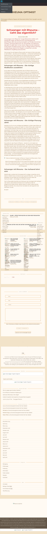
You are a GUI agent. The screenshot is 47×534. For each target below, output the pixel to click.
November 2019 (6, 421)
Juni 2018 (5, 437)
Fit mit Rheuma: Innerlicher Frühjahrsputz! (12, 392)
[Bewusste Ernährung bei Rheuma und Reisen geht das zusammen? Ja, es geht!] (7, 267)
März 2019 (5, 426)
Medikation (17, 201)
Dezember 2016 (6, 448)
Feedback (3, 11)
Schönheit (5, 477)
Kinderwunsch (11, 201)
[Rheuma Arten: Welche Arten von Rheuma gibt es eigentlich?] (26, 261)
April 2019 (5, 423)
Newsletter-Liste (8, 187)
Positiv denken (27, 26)
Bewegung (5, 464)
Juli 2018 (5, 435)
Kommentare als (7, 488)
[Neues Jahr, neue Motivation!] (7, 259)
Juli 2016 (5, 450)
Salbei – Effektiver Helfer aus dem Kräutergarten (25, 215)
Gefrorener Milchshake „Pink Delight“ (11, 394)
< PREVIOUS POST (5, 213)
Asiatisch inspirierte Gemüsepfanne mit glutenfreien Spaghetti (17, 397)
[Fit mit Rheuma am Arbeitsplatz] (7, 253)
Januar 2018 (5, 441)
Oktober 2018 (6, 430)
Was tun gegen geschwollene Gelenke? (12, 390)
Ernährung (5, 468)
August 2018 (5, 432)
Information (5, 470)
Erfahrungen (18, 26)
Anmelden (5, 484)
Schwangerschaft (33, 201)
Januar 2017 (5, 446)
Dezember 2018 (6, 428)
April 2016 (5, 457)
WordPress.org (4, 4)
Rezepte (5, 475)
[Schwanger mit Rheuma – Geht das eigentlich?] (20, 194)
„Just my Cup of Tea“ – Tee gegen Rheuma (12, 399)
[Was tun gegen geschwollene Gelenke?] (7, 242)
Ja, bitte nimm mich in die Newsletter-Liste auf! (23, 332)
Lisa (20, 36)
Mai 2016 (5, 455)
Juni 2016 (5, 452)
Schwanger (27, 201)
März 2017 (5, 444)
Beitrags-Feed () (7, 486)
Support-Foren (4, 9)
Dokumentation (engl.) (6, 6)
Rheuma (22, 201)
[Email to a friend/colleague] (25, 194)
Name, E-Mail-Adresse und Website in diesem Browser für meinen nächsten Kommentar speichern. (23, 324)
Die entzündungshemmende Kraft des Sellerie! (16, 405)
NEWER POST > (40, 222)
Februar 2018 (6, 439)
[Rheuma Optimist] (23, 11)
